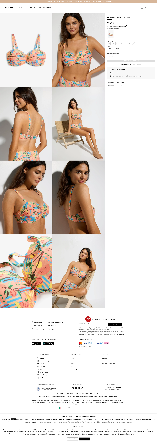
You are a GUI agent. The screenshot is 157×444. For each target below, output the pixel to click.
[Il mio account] (142, 8)
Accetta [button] (84, 439)
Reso (41, 369)
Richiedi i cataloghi (44, 372)
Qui (98, 421)
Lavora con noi (105, 361)
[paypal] (100, 343)
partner (13, 419)
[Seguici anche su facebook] (72, 388)
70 (109, 43)
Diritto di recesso (103, 396)
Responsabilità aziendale (108, 363)
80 (117, 43)
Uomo (26, 8)
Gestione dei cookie (80, 396)
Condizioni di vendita (44, 396)
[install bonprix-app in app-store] (37, 343)
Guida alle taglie (44, 375)
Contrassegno (82, 346)
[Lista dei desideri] (147, 8)
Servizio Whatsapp (44, 361)
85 (121, 43)
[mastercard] (80, 343)
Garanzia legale (113, 396)
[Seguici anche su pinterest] (79, 388)
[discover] (94, 343)
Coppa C (110, 48)
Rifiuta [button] (78, 442)
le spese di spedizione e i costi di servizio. (88, 393)
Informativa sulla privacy (117, 334)
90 (125, 43)
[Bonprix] (9, 8)
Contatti (42, 358)
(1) (113, 19)
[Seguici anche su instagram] (82, 388)
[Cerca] (137, 7)
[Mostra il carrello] (151, 8)
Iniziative (42, 377)
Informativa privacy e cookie (66, 396)
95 (129, 43)
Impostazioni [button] (72, 439)
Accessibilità (54, 396)
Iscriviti (115, 324)
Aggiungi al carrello (130, 61)
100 (133, 43)
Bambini (32, 8)
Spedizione (42, 366)
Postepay (88, 346)
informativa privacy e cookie (95, 434)
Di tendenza (47, 8)
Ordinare (42, 363)
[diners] (90, 343)
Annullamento (83, 334)
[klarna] (106, 343)
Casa (39, 8)
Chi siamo (104, 358)
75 (113, 43)
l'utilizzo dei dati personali (50, 419)
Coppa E (117, 48)
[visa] (85, 343)
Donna (19, 8)
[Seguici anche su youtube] (76, 388)
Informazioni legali (92, 396)
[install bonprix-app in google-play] (49, 343)
